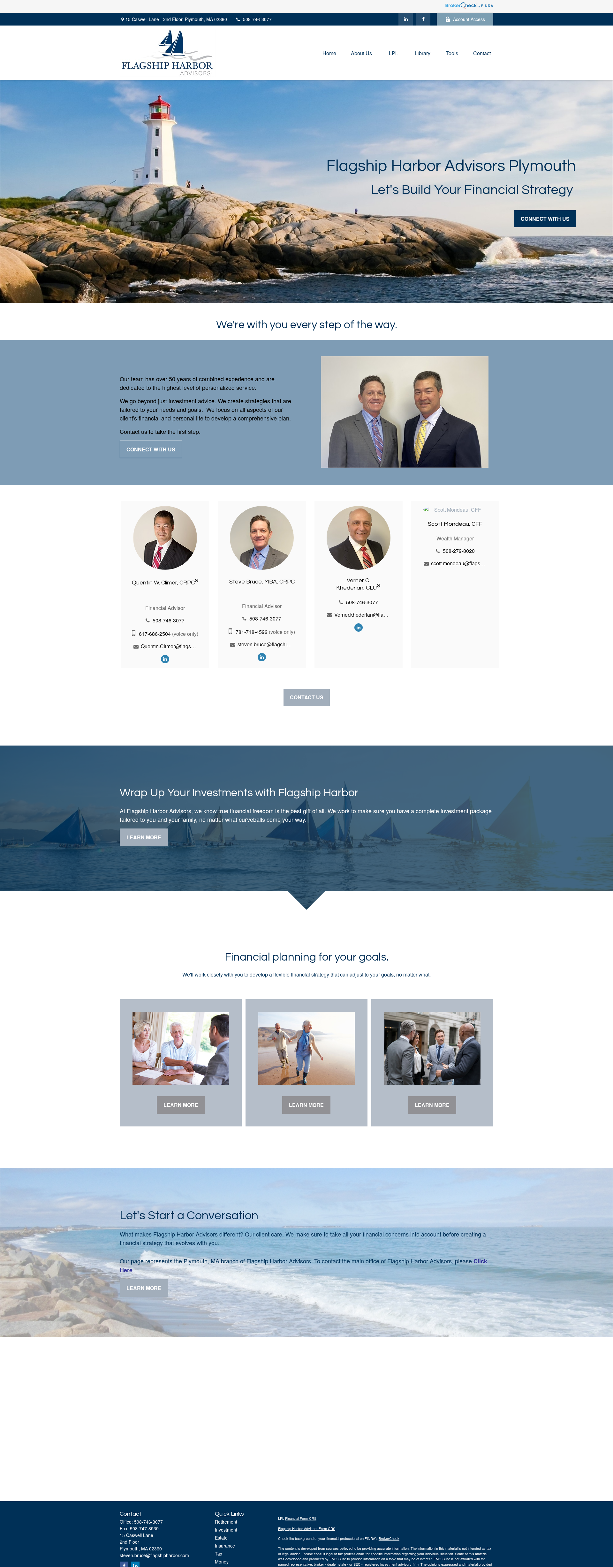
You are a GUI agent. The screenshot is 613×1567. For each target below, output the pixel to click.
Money (222, 1561)
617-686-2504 (155, 633)
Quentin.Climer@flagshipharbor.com (169, 646)
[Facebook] (423, 19)
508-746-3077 (257, 19)
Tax (218, 1553)
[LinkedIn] (405, 19)
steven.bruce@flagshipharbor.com (265, 644)
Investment (226, 1529)
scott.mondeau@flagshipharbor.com (459, 563)
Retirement (226, 1522)
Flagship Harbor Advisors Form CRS (306, 1528)
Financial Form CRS (300, 1518)
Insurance (225, 1545)
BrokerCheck (389, 1538)
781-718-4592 (252, 631)
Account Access (469, 19)
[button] (329, 52)
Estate (221, 1537)
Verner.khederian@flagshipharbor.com (362, 614)
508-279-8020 (459, 550)
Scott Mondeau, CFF (455, 524)
